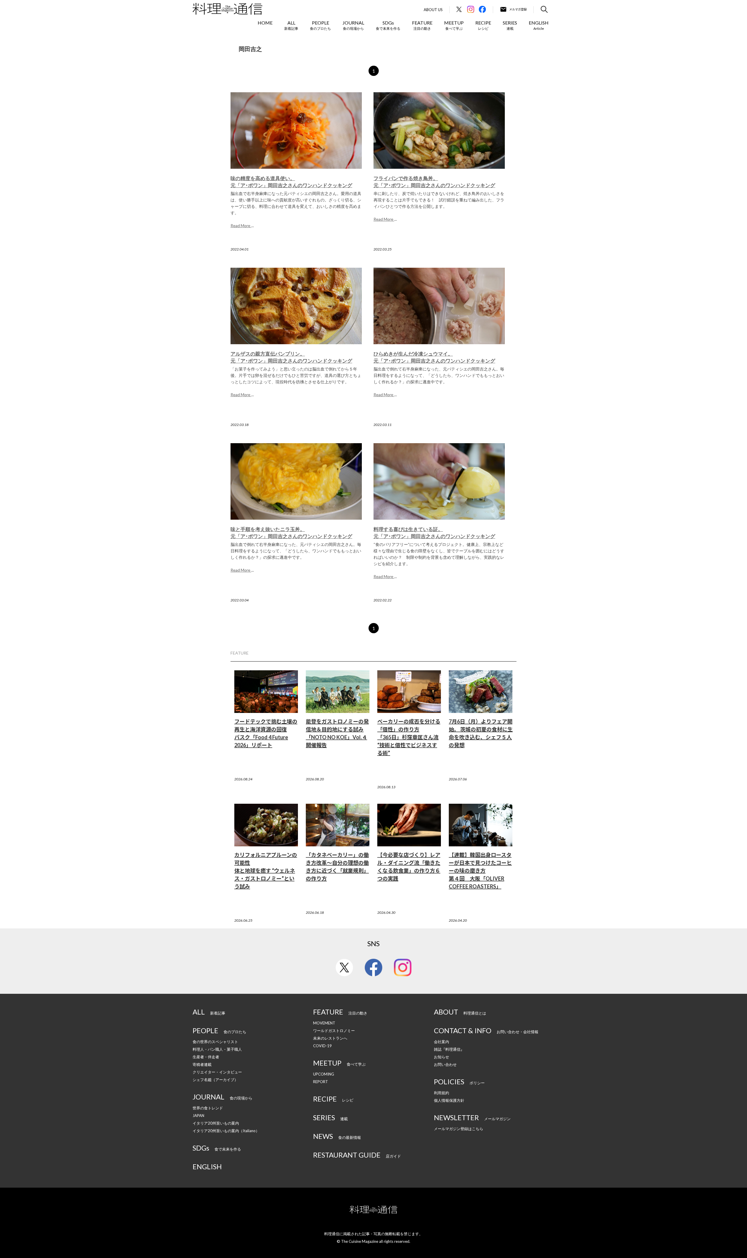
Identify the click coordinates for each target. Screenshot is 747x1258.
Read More (241, 225)
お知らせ (441, 1057)
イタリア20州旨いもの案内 (216, 1123)
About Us (433, 10)
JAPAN (198, 1115)
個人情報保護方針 (449, 1100)
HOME (265, 22)
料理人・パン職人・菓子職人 (217, 1049)
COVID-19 (322, 1045)
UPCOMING (323, 1074)
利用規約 (441, 1092)
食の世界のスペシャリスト (215, 1041)
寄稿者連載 (202, 1064)
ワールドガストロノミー (334, 1030)
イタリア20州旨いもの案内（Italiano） (226, 1130)
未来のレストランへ (330, 1038)
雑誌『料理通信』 (449, 1049)
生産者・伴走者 (206, 1057)
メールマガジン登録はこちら (458, 1128)
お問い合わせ (445, 1064)
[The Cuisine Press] (227, 9)
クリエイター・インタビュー (217, 1072)
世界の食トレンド (208, 1108)
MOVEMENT (324, 1023)
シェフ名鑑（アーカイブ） (215, 1079)
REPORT (320, 1081)
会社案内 (441, 1041)
